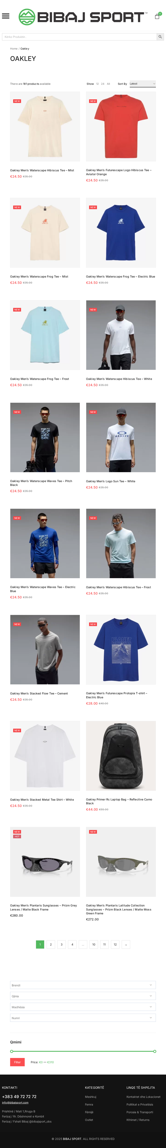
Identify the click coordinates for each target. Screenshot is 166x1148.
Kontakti (9, 1088)
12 (115, 944)
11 (104, 944)
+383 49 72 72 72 (19, 1096)
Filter (17, 1062)
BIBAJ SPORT (72, 1139)
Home (14, 48)
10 (93, 944)
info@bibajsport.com (15, 1102)
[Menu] (8, 16)
